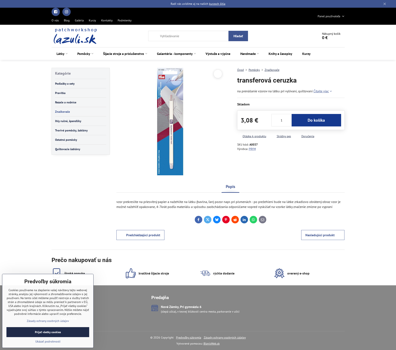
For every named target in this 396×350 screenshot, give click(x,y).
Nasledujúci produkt (320, 235)
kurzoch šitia (217, 4)
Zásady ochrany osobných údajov (225, 337)
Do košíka (316, 120)
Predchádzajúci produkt (143, 235)
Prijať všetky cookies (48, 332)
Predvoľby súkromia (188, 337)
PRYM (252, 149)
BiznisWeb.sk (212, 343)
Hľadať (238, 36)
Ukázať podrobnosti (47, 341)
